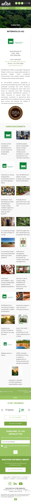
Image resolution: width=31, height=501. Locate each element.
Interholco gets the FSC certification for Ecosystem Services (23, 232)
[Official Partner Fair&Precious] (15, 119)
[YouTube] (21, 484)
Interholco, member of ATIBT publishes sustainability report (15, 382)
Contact (12, 479)
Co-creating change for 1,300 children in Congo (8, 232)
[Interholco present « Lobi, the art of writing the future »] (23, 297)
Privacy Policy (16, 477)
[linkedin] (15, 484)
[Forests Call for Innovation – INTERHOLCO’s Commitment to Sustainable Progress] (8, 135)
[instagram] (9, 484)
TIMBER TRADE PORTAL (15, 491)
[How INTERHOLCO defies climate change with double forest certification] (23, 166)
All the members (15, 417)
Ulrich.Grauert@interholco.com (15, 61)
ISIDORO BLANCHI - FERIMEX (23, 391)
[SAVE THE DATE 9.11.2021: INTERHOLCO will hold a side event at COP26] (23, 319)
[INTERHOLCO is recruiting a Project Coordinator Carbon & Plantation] (8, 297)
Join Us (23, 8)
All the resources (15, 469)
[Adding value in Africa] (8, 344)
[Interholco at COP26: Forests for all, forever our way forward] (8, 319)
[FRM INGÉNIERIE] (22, 410)
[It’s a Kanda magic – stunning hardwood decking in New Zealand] (8, 243)
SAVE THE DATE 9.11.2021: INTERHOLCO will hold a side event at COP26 (23, 332)
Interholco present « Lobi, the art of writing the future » (23, 307)
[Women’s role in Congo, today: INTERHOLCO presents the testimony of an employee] (23, 270)
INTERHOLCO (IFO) (7, 391)
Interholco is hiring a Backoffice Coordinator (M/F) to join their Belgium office (8, 179)
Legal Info (6, 477)
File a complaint (22, 479)
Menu (6, 8)
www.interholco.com (15, 65)
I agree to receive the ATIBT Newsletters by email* (16, 446)
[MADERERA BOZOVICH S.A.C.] (9, 410)
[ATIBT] (6, 3)
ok (15, 499)
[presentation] (2, 410)
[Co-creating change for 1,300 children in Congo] (8, 222)
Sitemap (25, 477)
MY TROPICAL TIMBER (21, 490)
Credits (6, 479)
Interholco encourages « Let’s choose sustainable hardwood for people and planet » (8, 282)
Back (15, 398)
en (25, 3)
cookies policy (17, 497)
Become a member (15, 423)
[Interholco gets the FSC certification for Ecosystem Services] (23, 222)
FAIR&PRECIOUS (8, 490)
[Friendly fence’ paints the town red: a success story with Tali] (23, 191)
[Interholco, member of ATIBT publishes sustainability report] (15, 371)
